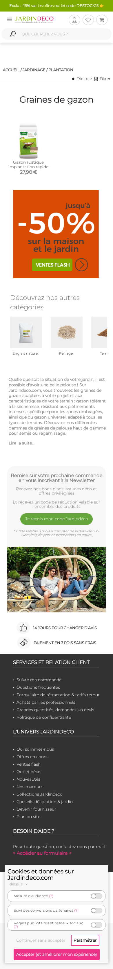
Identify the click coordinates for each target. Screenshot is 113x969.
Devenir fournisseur (36, 809)
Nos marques (30, 786)
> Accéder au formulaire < (42, 853)
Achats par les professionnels (46, 702)
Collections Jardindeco (40, 794)
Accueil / (12, 69)
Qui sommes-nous (35, 749)
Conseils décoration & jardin (45, 801)
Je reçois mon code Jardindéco (56, 518)
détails (16, 884)
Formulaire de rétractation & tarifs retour (58, 694)
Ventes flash (29, 764)
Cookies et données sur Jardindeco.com (41, 874)
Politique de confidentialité (44, 717)
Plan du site (28, 816)
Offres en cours (32, 756)
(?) (51, 896)
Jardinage (34, 69)
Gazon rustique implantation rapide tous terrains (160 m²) (28, 167)
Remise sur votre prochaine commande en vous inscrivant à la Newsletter (57, 478)
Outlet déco (29, 771)
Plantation (60, 69)
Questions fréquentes (38, 687)
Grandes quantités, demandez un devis (55, 709)
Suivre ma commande (39, 679)
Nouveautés (28, 779)
